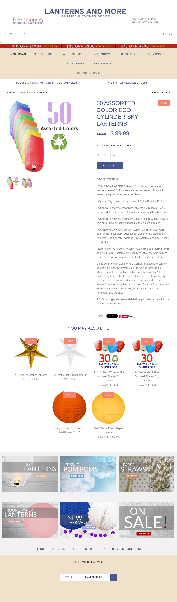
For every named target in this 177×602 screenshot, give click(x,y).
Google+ (147, 34)
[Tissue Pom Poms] (88, 491)
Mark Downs (19, 54)
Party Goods (156, 54)
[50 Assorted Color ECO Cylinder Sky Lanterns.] (43, 101)
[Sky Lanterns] (30, 491)
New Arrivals (102, 63)
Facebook (138, 34)
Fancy (131, 316)
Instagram (151, 34)
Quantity (101, 154)
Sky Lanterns (44, 54)
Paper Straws (103, 54)
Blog (75, 549)
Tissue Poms (130, 54)
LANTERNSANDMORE (117, 145)
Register (83, 73)
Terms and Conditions (127, 549)
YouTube (155, 34)
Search (40, 549)
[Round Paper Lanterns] (30, 537)
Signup (9, 34)
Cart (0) (167, 34)
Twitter (142, 34)
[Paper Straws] (146, 491)
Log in (96, 73)
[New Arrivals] (88, 537)
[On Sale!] (146, 537)
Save (125, 316)
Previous (157, 92)
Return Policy (95, 549)
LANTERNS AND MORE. (92, 562)
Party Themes (76, 63)
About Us (58, 549)
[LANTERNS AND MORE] (88, 5)
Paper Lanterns (74, 54)
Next (167, 92)
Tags (11, 92)
